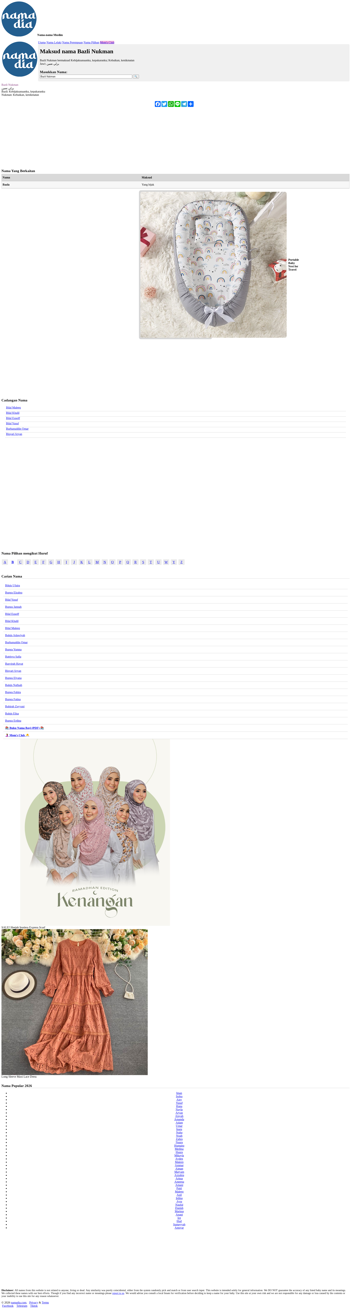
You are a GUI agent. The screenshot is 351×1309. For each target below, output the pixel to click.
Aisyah (179, 1116)
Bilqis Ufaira (12, 585)
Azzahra (179, 1175)
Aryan (179, 1112)
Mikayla (179, 1155)
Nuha (179, 1132)
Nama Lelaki (53, 42)
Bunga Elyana (13, 677)
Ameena (179, 1181)
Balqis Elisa (12, 713)
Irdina (179, 1198)
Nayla (179, 1109)
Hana (179, 1106)
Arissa (179, 1178)
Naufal (179, 1204)
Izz (179, 1217)
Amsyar (179, 1227)
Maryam (179, 1171)
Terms (45, 1302)
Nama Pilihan (91, 42)
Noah (179, 1135)
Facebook (8, 1305)
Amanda (179, 1119)
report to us (118, 1293)
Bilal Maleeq (13, 407)
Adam (179, 1122)
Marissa (179, 1211)
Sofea (179, 1096)
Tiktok (34, 1305)
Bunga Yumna (13, 649)
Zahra (179, 1139)
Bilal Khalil (12, 412)
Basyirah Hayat (14, 663)
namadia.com (18, 1302)
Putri (179, 1188)
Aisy (179, 1099)
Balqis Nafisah (13, 685)
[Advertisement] (111, 136)
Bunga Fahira (13, 692)
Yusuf (179, 1102)
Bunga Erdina (13, 720)
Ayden (179, 1158)
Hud (179, 1221)
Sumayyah (179, 1224)
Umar (179, 1125)
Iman (179, 1093)
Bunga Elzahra (13, 592)
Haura (179, 1152)
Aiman (179, 1168)
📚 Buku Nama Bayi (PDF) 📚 (24, 727)
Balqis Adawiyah (15, 635)
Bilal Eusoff (13, 418)
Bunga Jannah (13, 606)
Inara (179, 1129)
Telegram (21, 1305)
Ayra (179, 1201)
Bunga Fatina (13, 699)
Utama (42, 42)
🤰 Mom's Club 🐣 (17, 735)
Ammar (179, 1165)
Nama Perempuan (72, 42)
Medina (179, 1148)
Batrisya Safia (13, 656)
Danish (179, 1208)
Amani (179, 1185)
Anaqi (179, 1214)
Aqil (179, 1194)
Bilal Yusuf (12, 423)
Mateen (179, 1162)
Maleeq (179, 1191)
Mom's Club (107, 42)
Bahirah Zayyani (14, 706)
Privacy (33, 1302)
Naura (179, 1142)
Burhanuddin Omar (17, 428)
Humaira (179, 1145)
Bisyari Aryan (14, 434)
